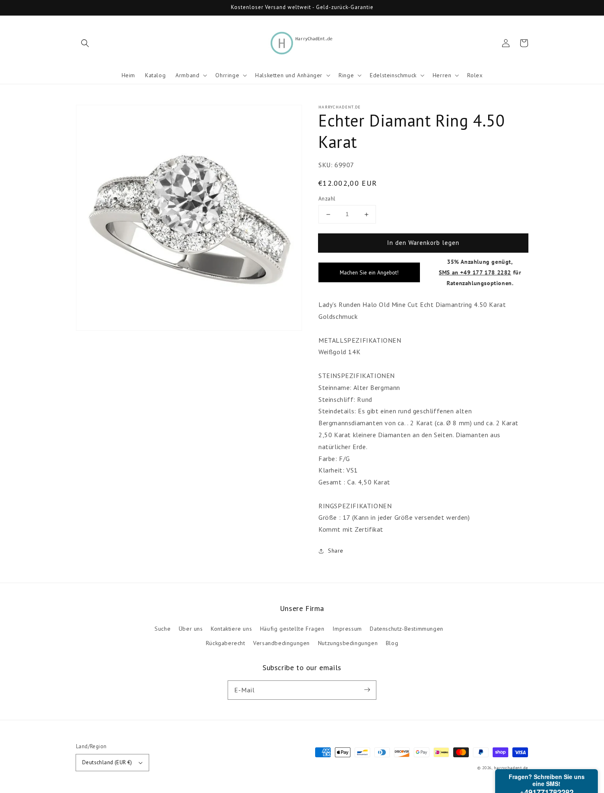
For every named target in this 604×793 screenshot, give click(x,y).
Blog (392, 643)
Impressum (347, 628)
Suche (162, 628)
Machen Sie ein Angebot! (369, 272)
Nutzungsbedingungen (348, 643)
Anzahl (326, 198)
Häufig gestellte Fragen (292, 628)
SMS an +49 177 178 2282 (475, 272)
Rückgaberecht (225, 643)
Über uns (191, 628)
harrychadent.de (511, 767)
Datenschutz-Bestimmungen (406, 628)
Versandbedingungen (281, 643)
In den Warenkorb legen (423, 243)
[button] (85, 43)
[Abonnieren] (367, 690)
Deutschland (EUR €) (107, 762)
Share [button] (335, 550)
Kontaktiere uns (231, 628)
